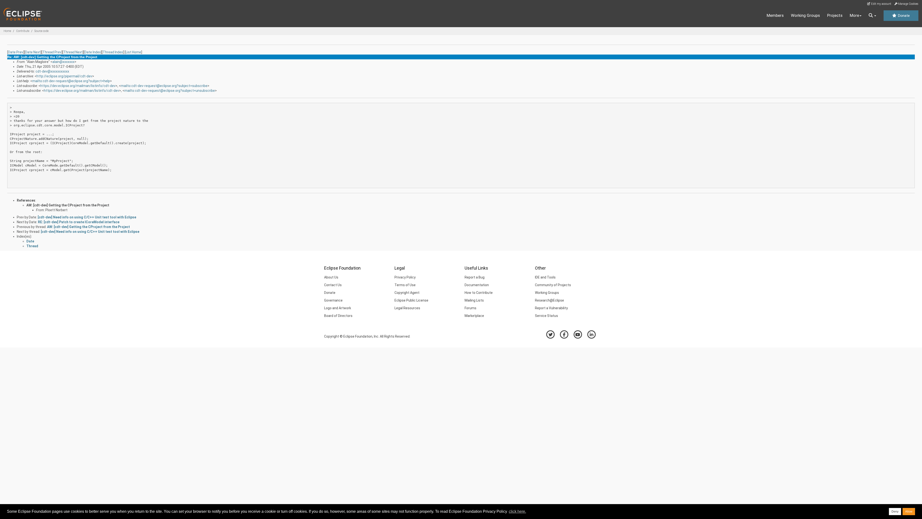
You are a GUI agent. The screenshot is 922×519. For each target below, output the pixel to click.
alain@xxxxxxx (63, 62)
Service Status (546, 316)
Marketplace (474, 316)
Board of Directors (338, 316)
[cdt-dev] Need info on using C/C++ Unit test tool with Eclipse (87, 217)
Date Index (93, 52)
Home (7, 31)
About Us (331, 277)
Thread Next (73, 52)
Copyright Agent (406, 293)
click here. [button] (517, 511)
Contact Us (333, 285)
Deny (895, 511)
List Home (133, 52)
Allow (908, 511)
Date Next (33, 52)
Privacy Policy (405, 277)
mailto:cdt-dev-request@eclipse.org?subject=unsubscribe (169, 91)
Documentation (477, 285)
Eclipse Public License (411, 300)
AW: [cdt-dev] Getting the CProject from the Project (67, 205)
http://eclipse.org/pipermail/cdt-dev (64, 76)
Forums (470, 308)
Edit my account (880, 4)
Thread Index (113, 52)
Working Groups (805, 15)
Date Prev (15, 52)
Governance (333, 300)
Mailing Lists (474, 300)
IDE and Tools (545, 277)
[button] (872, 15)
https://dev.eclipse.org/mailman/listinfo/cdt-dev (77, 86)
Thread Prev (51, 52)
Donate (903, 15)
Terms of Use (405, 285)
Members (775, 15)
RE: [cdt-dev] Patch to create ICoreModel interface (78, 222)
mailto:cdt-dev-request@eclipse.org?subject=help (71, 81)
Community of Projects (553, 285)
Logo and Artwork (337, 308)
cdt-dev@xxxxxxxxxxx (52, 71)
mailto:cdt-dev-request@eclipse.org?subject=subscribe (164, 86)
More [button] (854, 15)
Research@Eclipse (549, 300)
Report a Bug (475, 277)
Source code (41, 31)
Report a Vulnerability (551, 308)
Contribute (22, 31)
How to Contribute (479, 293)
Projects (835, 15)
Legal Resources (407, 308)
